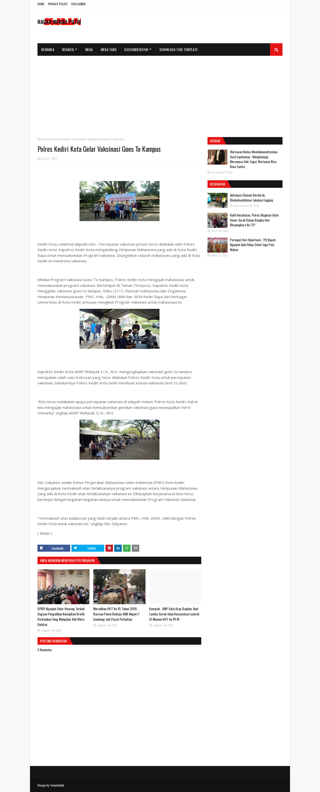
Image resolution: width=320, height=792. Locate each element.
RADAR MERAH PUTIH (59, 22)
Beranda (44, 139)
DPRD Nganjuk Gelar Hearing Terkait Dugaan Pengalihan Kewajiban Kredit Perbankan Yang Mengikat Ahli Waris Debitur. (61, 616)
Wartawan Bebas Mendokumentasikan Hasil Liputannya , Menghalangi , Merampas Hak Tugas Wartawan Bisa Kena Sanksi (254, 159)
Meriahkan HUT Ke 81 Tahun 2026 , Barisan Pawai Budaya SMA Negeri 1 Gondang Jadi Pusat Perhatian (116, 614)
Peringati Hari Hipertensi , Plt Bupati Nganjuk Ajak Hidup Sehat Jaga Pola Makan (253, 244)
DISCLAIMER (78, 4)
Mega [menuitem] (89, 49)
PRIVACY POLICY (58, 4)
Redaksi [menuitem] (68, 49)
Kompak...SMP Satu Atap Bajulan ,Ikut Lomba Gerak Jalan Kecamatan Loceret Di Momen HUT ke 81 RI (174, 614)
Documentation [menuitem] (136, 49)
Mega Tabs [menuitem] (109, 49)
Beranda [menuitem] (47, 49)
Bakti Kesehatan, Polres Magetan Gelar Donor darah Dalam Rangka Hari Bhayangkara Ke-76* (254, 220)
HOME (41, 4)
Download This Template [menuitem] (179, 49)
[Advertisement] (160, 93)
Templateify (57, 785)
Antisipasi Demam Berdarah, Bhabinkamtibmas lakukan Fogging (251, 198)
